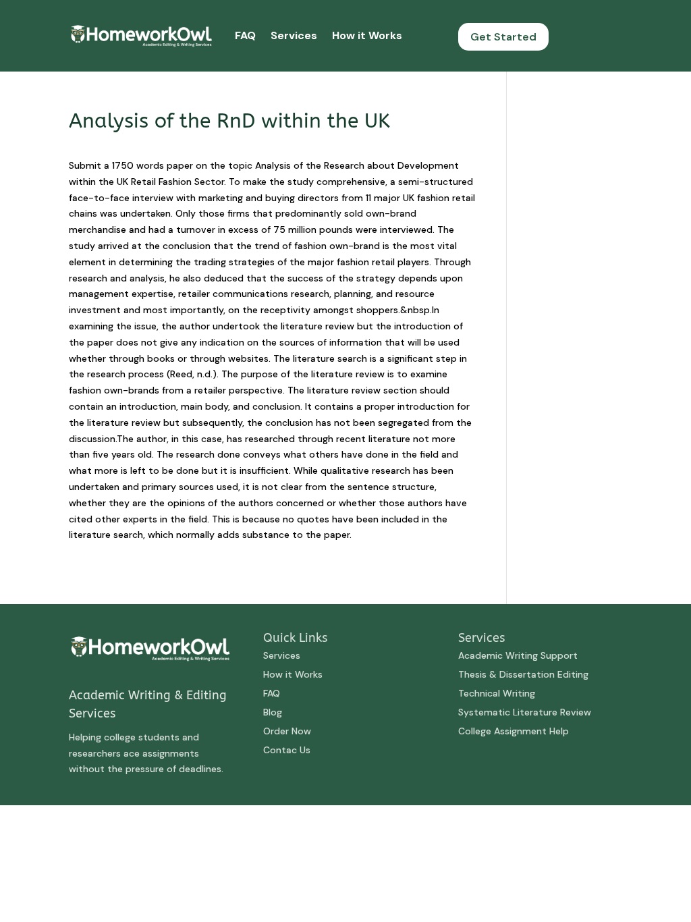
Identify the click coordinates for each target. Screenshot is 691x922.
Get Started (503, 37)
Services (294, 35)
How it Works (367, 35)
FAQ (245, 35)
